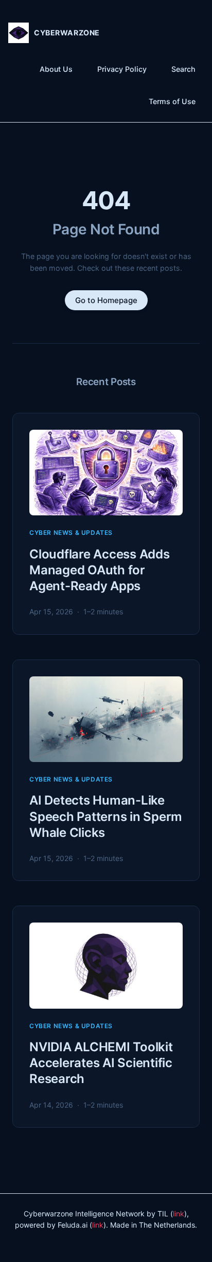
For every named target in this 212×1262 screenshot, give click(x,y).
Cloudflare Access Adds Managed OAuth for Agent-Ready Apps (99, 570)
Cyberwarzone (67, 32)
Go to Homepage (106, 300)
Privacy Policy (122, 69)
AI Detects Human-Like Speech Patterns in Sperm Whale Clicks (105, 816)
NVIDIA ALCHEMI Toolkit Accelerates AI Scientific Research (101, 1062)
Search (183, 69)
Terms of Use (172, 101)
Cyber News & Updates (71, 532)
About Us (56, 69)
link (178, 1213)
